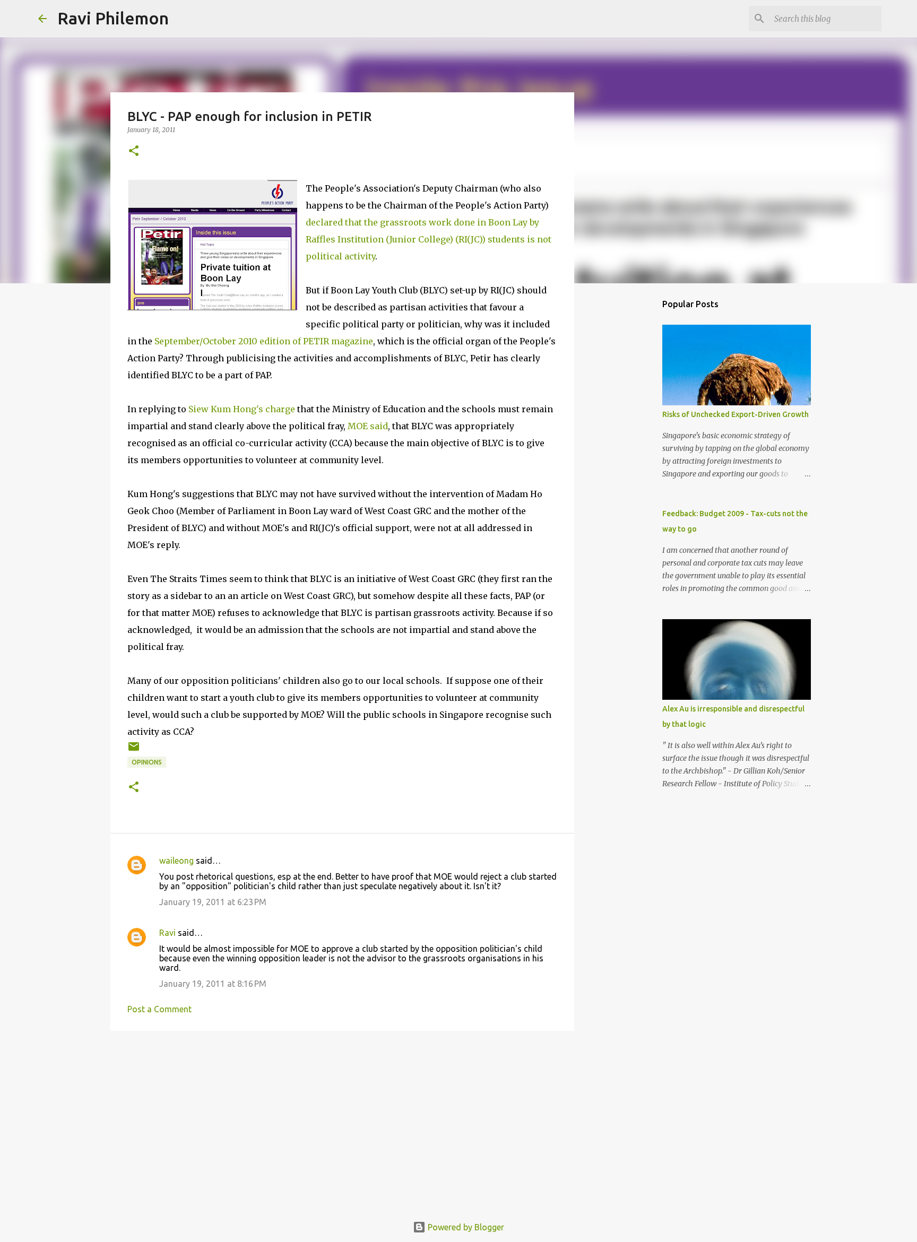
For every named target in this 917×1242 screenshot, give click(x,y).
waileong (176, 860)
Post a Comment (159, 1009)
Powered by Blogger (465, 1227)
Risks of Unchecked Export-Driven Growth (735, 414)
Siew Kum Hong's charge (241, 409)
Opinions (147, 762)
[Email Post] (133, 750)
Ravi (167, 932)
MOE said (368, 426)
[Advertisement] (342, 1121)
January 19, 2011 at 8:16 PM (212, 983)
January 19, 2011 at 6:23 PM (212, 902)
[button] (133, 151)
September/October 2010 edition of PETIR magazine (263, 341)
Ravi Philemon (113, 18)
